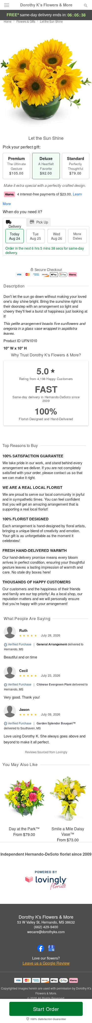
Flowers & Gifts (25, 21)
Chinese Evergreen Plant (54, 684)
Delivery (15, 225)
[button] (81, 1012)
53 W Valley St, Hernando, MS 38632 (46, 922)
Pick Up (42, 222)
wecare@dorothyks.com (46, 931)
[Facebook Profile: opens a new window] (40, 948)
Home (8, 21)
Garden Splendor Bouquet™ (56, 723)
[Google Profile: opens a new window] (51, 948)
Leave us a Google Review (46, 963)
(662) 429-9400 (46, 926)
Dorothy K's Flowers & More (46, 5)
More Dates (77, 235)
